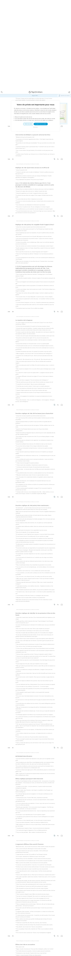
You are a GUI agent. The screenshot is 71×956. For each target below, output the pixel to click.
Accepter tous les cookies (40, 33)
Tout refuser (35, 36)
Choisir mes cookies (28, 33)
